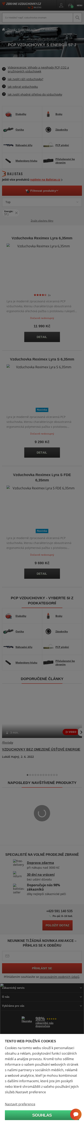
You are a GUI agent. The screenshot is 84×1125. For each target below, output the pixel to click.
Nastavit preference (20, 1104)
